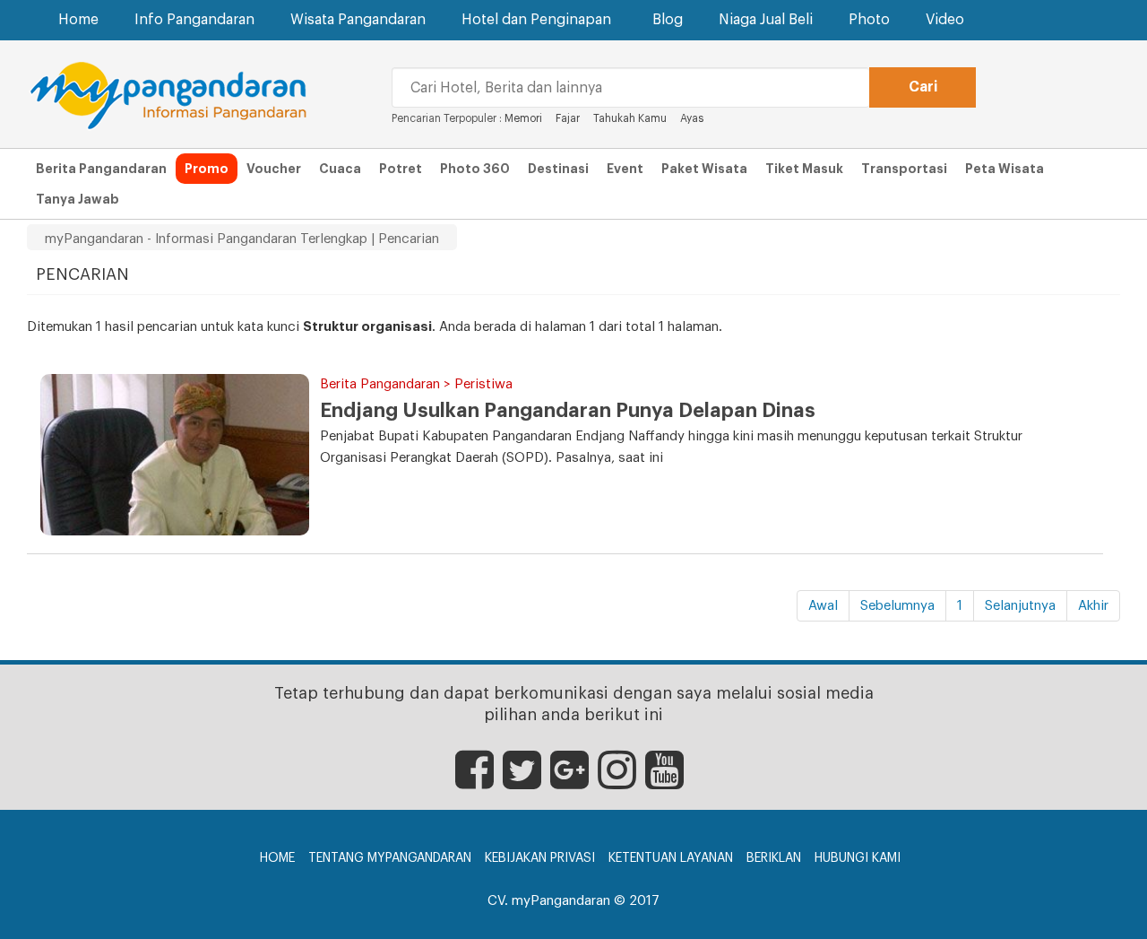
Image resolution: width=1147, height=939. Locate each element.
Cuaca (340, 168)
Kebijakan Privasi (540, 858)
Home (78, 20)
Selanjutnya (1020, 606)
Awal (823, 606)
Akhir (1093, 606)
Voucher (273, 168)
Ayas (691, 118)
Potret (400, 168)
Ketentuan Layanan (670, 858)
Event (625, 168)
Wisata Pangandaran (358, 20)
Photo (869, 20)
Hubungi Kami (858, 858)
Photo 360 (475, 168)
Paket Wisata (704, 168)
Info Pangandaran (194, 20)
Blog (667, 20)
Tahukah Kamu (630, 118)
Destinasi (558, 168)
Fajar (568, 118)
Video (945, 20)
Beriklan (773, 858)
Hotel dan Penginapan (536, 20)
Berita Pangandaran (101, 168)
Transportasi (904, 168)
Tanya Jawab (77, 199)
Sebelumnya (897, 606)
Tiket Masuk (804, 168)
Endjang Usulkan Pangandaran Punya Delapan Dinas (567, 411)
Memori (523, 118)
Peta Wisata (1004, 168)
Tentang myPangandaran (389, 858)
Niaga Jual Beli (766, 20)
